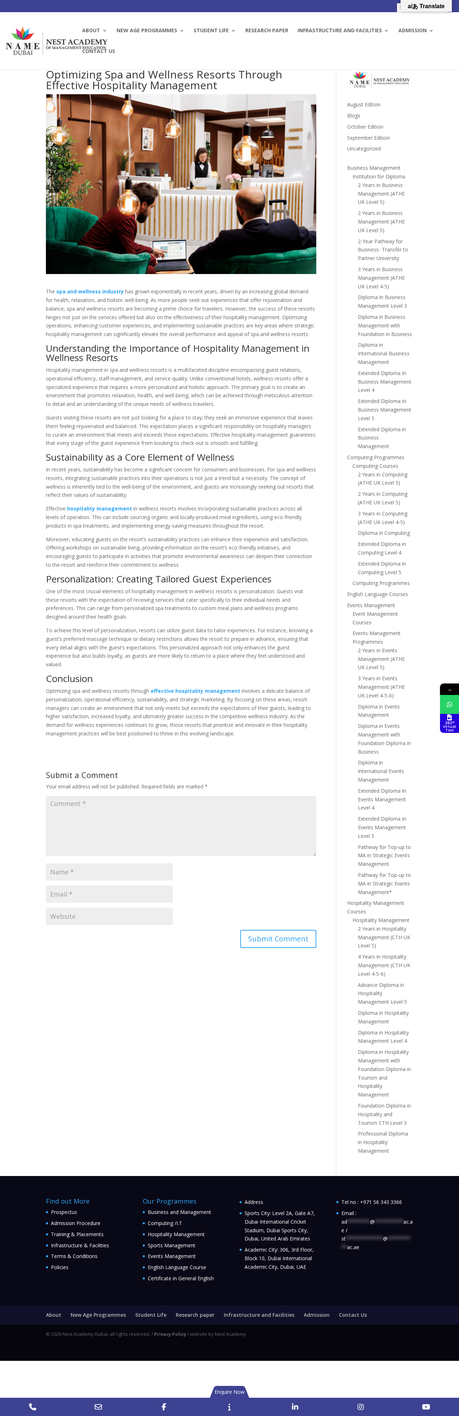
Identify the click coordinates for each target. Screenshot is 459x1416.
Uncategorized (364, 148)
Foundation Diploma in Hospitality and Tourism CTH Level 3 (384, 1114)
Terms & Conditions (74, 1256)
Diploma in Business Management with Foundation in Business (385, 325)
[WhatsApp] (449, 704)
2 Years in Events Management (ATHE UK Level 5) (381, 659)
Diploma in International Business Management (384, 353)
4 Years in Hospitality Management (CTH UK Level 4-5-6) (384, 965)
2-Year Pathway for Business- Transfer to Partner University (383, 250)
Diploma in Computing (384, 532)
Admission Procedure (75, 1223)
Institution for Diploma (378, 176)
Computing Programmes (375, 457)
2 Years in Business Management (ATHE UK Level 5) (381, 194)
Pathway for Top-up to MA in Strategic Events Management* (384, 884)
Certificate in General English (181, 1278)
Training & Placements (77, 1234)
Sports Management (171, 1245)
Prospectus (64, 1212)
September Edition (368, 137)
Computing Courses (375, 465)
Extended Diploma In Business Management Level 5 (384, 410)
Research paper (266, 31)
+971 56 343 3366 (381, 1202)
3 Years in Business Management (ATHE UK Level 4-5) (381, 278)
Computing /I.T (165, 1223)
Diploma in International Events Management (381, 771)
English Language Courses (377, 594)
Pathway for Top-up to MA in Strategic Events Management (384, 856)
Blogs (353, 115)
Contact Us (98, 51)
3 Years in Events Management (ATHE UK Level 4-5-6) (381, 687)
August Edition (363, 104)
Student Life (211, 31)
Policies (59, 1267)
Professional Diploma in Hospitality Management (383, 1142)
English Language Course (177, 1267)
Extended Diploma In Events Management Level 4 (382, 799)
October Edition (365, 126)
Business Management (374, 167)
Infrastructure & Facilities (80, 1245)
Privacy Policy (170, 1334)
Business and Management (179, 1212)
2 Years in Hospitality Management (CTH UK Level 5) (384, 937)
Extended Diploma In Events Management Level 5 (382, 827)
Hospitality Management (381, 920)
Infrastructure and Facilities (340, 31)
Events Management (371, 605)
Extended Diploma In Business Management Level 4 (384, 382)
